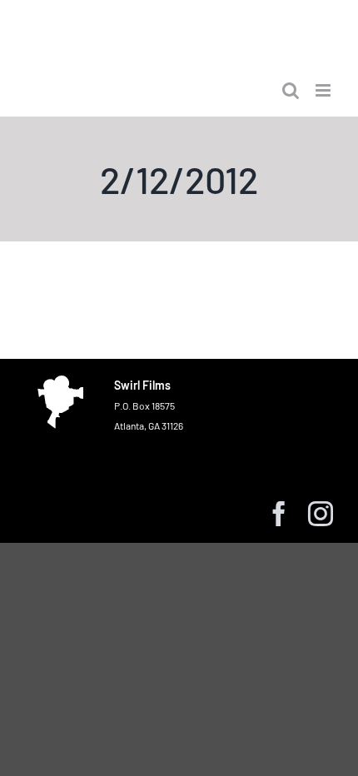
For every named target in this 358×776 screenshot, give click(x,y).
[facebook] (278, 513)
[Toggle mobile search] (290, 90)
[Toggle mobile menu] (324, 90)
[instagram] (320, 513)
